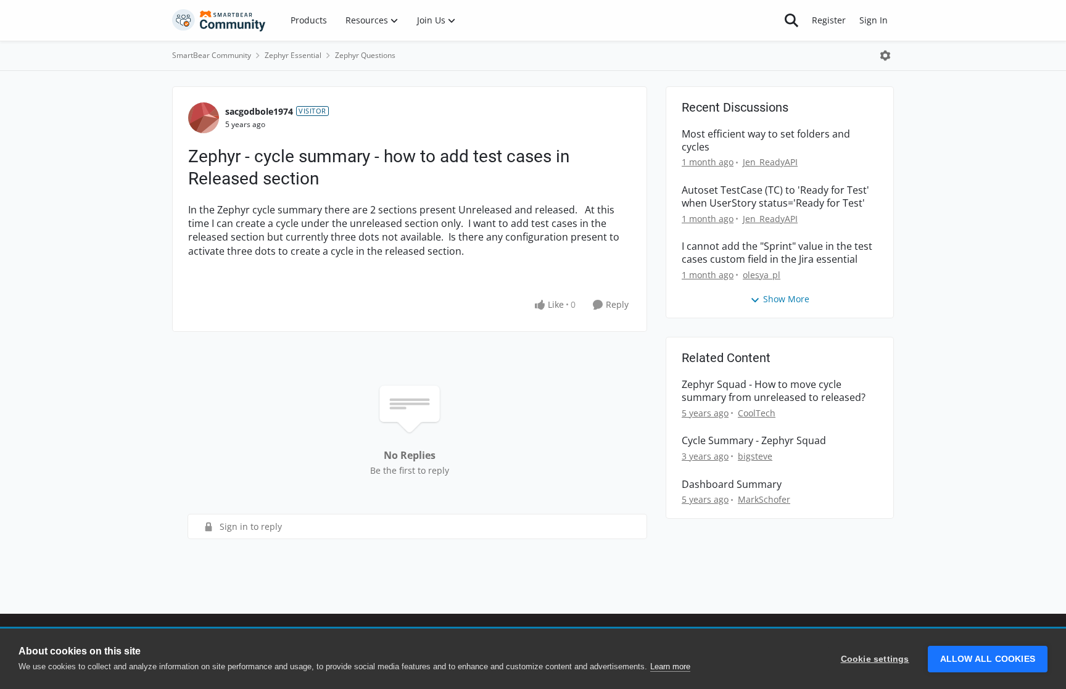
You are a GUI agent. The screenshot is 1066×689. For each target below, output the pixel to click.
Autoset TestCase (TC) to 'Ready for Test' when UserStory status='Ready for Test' (775, 197)
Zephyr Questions (365, 55)
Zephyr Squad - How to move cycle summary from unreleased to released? (774, 391)
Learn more (670, 666)
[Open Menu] (885, 55)
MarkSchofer (764, 499)
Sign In (873, 20)
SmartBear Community (211, 55)
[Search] (791, 20)
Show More (786, 299)
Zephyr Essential (293, 55)
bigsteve (755, 456)
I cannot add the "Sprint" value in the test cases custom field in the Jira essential (777, 253)
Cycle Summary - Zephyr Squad (754, 440)
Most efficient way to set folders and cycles (766, 141)
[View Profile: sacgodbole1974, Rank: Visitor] (203, 117)
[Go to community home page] (219, 20)
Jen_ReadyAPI (770, 162)
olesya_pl (761, 275)
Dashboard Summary (732, 484)
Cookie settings (875, 659)
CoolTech (756, 413)
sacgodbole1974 (259, 111)
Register (829, 20)
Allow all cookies (987, 659)
